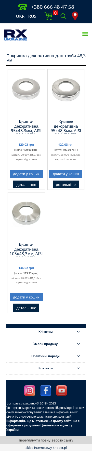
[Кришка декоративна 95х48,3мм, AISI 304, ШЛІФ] (26, 94)
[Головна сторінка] (15, 34)
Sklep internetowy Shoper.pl (46, 447)
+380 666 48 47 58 (52, 6)
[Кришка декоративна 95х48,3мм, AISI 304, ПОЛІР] (66, 94)
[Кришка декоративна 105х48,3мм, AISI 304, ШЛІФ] (26, 217)
